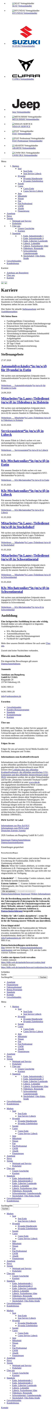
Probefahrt (16, 1166)
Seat (14, 1111)
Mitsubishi (16, 1138)
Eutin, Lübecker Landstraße (24, 1183)
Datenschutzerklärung (10, 664)
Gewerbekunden (14, 707)
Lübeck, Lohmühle (20, 1186)
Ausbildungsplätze (9, 311)
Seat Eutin (22, 1113)
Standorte (11, 712)
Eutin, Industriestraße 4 (22, 1181)
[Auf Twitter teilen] (5, 283)
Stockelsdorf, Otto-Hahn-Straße (26, 1196)
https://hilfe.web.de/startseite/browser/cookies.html (23, 962)
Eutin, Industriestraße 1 (22, 1178)
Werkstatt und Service (21, 1163)
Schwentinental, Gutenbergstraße (26, 1193)
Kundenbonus (13, 1201)
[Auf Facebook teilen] (2, 283)
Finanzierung (18, 1153)
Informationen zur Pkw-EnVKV (15, 825)
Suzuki (15, 1126)
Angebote (11, 1156)
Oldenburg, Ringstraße (22, 1191)
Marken (10, 1108)
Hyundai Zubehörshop (28, 1123)
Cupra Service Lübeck (27, 1133)
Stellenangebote (29, 309)
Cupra (15, 1128)
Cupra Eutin (23, 1131)
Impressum (6, 840)
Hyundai (16, 1118)
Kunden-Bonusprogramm (18, 710)
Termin (10, 1161)
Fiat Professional (19, 1146)
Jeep (14, 1136)
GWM (15, 1148)
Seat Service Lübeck (27, 1116)
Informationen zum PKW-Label (15, 828)
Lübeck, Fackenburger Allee (24, 1188)
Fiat (14, 1143)
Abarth (15, 1151)
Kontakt (4, 1407)
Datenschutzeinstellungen (12, 842)
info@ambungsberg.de (11, 696)
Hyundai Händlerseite (27, 1121)
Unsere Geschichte (20, 1171)
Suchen (5, 1209)
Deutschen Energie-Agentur (13, 830)
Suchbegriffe (6, 977)
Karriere (10, 717)
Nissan (15, 1141)
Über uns (11, 1168)
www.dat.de (34, 782)
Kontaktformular (14, 715)
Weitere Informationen (40, 894)
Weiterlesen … (24, 450)
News (9, 1158)
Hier (3, 947)
